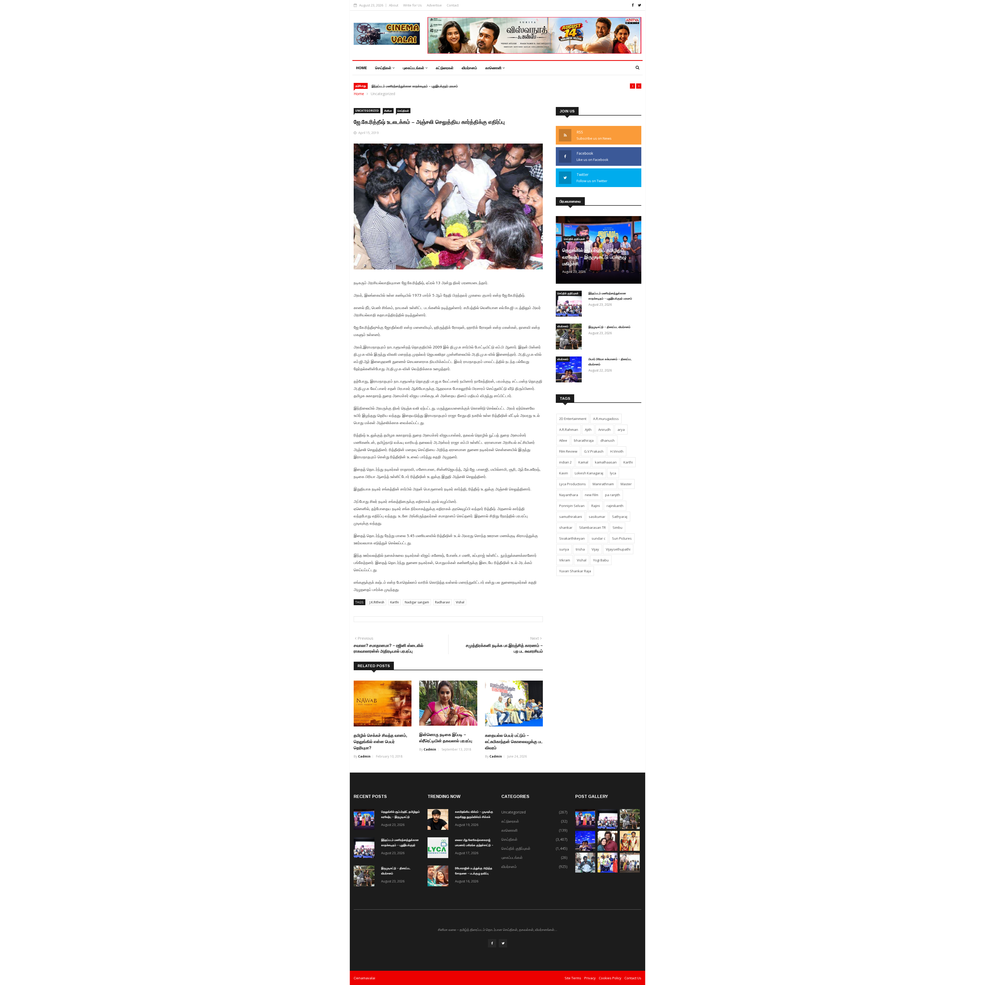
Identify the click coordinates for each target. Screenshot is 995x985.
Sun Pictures (622, 538)
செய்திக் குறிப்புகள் (574, 239)
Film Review (568, 451)
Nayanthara (568, 494)
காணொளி (493, 67)
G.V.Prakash (593, 451)
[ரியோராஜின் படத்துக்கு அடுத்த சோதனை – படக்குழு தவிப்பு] (439, 877)
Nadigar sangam (417, 602)
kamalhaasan (606, 462)
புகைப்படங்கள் (414, 67)
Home (361, 67)
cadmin (364, 756)
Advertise (434, 5)
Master (626, 484)
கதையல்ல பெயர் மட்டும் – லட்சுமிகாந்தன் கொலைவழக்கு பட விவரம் (514, 741)
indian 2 (565, 462)
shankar (565, 527)
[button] (632, 86)
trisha (580, 549)
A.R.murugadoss (606, 418)
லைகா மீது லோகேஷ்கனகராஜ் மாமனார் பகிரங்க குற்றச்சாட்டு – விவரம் (474, 845)
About (393, 5)
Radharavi (442, 602)
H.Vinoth (616, 451)
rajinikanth (615, 505)
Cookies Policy (610, 978)
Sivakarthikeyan (572, 538)
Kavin (563, 473)
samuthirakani (570, 516)
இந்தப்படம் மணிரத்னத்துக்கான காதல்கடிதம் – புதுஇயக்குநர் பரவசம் (415, 86)
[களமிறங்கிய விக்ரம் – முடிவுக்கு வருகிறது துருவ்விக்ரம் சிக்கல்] (439, 820)
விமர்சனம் (469, 67)
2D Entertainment (572, 418)
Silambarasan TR (592, 527)
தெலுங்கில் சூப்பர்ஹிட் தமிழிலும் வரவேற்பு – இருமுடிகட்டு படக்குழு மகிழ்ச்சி (594, 257)
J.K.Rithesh (376, 602)
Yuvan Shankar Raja (575, 571)
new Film (591, 494)
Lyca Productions (572, 484)
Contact (453, 5)
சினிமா (388, 110)
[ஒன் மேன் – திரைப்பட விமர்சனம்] (585, 871)
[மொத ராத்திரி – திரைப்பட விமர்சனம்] (630, 849)
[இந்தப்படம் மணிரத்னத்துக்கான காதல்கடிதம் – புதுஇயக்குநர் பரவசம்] (570, 304)
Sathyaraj (619, 516)
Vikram (564, 560)
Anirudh (604, 429)
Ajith (588, 429)
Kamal (583, 462)
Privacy (590, 978)
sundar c (598, 538)
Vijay (595, 549)
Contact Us (632, 978)
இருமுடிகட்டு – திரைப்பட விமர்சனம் (609, 327)
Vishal (460, 602)
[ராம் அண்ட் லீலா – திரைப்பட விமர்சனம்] (607, 849)
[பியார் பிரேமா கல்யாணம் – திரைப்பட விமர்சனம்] (570, 370)
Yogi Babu (601, 560)
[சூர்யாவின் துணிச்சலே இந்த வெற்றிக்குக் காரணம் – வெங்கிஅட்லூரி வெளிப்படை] (630, 871)
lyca (613, 473)
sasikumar (597, 516)
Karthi (394, 602)
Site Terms (573, 978)
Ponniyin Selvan (572, 505)
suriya (564, 549)
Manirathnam (603, 484)
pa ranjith (612, 494)
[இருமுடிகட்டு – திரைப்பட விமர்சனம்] (570, 337)
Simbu (617, 527)
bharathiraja (584, 440)
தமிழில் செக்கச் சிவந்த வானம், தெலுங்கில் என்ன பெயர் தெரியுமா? (380, 741)
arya (621, 429)
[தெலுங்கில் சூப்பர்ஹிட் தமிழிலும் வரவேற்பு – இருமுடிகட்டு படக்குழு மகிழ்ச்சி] (365, 820)
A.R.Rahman (568, 429)
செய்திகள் (383, 67)
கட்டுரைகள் (444, 67)
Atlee (563, 440)
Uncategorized (383, 93)
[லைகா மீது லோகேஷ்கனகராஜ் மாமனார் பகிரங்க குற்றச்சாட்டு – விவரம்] (439, 848)
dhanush (607, 440)
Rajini (595, 505)
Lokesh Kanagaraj (589, 473)
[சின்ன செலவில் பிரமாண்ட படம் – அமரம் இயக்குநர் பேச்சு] (607, 871)
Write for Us (412, 5)
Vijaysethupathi (618, 549)
